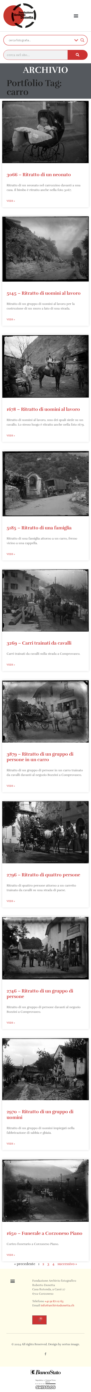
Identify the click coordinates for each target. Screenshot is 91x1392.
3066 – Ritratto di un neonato (39, 174)
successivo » (67, 1264)
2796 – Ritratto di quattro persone (43, 875)
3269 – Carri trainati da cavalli (39, 643)
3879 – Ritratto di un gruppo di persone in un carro (40, 756)
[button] (76, 15)
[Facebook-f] (45, 1354)
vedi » (11, 200)
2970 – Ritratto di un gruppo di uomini (40, 1114)
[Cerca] (77, 55)
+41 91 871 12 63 (54, 1301)
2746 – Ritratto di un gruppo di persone (40, 993)
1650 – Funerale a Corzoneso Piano (44, 1233)
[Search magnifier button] (82, 40)
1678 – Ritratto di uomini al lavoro (43, 409)
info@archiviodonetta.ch (57, 1305)
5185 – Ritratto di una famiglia (39, 528)
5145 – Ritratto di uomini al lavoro (44, 293)
